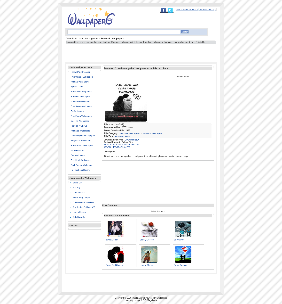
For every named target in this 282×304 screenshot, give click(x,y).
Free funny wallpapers (81, 116)
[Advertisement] (124, 51)
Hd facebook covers (80, 170)
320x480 (126, 145)
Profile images (77, 111)
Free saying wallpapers (81, 106)
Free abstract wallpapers (82, 145)
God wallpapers (78, 155)
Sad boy (76, 188)
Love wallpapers (122, 136)
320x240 (117, 145)
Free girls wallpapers (80, 96)
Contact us (204, 9)
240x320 (107, 145)
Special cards (77, 87)
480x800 (107, 147)
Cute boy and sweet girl (83, 202)
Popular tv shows (79, 126)
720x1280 (125, 147)
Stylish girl (77, 183)
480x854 (117, 147)
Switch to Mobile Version (187, 9)
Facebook (163, 10)
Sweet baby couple (81, 197)
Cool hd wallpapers (80, 121)
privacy (212, 9)
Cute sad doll (79, 192)
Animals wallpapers (80, 82)
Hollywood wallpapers (81, 141)
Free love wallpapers (80, 101)
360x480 (135, 145)
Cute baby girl (79, 217)
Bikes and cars (77, 150)
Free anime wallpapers (81, 91)
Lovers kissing (79, 212)
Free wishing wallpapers (82, 77)
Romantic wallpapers (152, 133)
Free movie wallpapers (81, 160)
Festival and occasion (80, 72)
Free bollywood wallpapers (83, 136)
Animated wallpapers (80, 131)
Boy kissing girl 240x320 (84, 207)
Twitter (171, 10)
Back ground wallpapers (82, 165)
